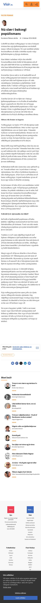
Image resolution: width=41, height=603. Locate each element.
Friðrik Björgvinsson (17, 465)
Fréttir (10, 550)
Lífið (11, 558)
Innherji (30, 550)
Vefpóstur (30, 534)
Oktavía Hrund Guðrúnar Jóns (20, 437)
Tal (30, 569)
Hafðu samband (30, 523)
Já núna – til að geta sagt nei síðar (24, 463)
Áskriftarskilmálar (30, 527)
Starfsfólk (30, 530)
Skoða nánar (7, 587)
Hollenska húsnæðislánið (21, 395)
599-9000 (12, 529)
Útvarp (11, 565)
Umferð (30, 532)
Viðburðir (30, 558)
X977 (30, 567)
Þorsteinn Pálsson (7, 355)
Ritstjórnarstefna (30, 525)
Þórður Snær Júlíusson (18, 388)
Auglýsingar (30, 520)
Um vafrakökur (30, 537)
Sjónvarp (10, 562)
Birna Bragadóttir (16, 408)
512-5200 (31, 518)
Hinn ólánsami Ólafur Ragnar (23, 454)
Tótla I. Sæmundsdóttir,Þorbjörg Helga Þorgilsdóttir (26, 474)
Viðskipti (10, 553)
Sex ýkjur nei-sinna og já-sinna (23, 445)
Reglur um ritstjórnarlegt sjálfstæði (10, 519)
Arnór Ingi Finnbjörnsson (18, 397)
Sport (10, 555)
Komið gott (16, 435)
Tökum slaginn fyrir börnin (22, 472)
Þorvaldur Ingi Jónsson (18, 447)
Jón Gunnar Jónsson (17, 428)
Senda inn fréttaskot (30, 539)
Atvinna (30, 555)
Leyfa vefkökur (20, 598)
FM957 (30, 565)
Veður (30, 560)
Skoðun (11, 560)
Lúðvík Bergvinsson (17, 456)
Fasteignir (30, 553)
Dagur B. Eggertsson (17, 419)
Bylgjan (30, 562)
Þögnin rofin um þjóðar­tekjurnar (24, 426)
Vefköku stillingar (20, 593)
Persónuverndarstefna (11, 522)
